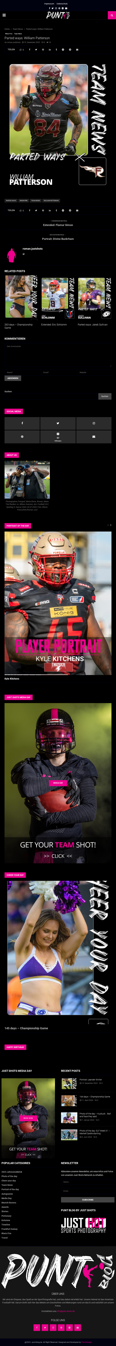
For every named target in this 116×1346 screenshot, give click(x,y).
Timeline (6, 1224)
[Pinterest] (61, 1327)
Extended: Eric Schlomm (54, 324)
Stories (5, 1211)
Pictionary (6, 1216)
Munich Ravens (9, 1202)
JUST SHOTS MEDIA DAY (19, 697)
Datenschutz (62, 4)
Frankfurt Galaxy (10, 1229)
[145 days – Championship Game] (58, 952)
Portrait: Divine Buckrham (58, 238)
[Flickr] (69, 1327)
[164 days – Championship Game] (69, 1100)
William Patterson (51, 200)
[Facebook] (37, 1327)
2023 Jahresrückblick (12, 1172)
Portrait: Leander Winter (91, 1079)
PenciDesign (86, 1342)
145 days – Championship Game (26, 1028)
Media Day (7, 1198)
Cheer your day (9, 1180)
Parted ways (11, 200)
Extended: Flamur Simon (58, 225)
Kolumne (6, 1220)
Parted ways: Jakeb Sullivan (93, 324)
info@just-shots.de (66, 1311)
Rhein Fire (8, 34)
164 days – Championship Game (95, 1096)
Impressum (49, 4)
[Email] (77, 1327)
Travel (5, 1238)
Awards (5, 1207)
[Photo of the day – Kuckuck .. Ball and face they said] (69, 1117)
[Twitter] (45, 1327)
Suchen (8, 391)
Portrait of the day (10, 1189)
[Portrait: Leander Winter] (69, 1083)
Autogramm (7, 1194)
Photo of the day (9, 1176)
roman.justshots (14, 42)
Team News (18, 34)
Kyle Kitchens (12, 678)
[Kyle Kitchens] (58, 603)
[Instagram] (53, 1327)
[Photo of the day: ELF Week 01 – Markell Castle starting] (69, 1134)
